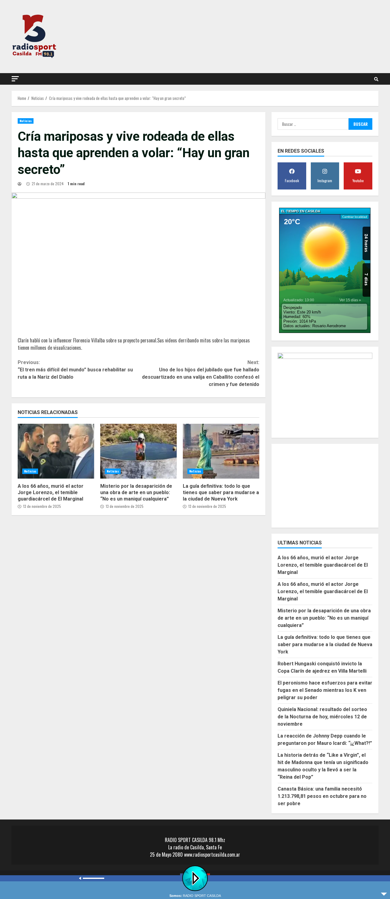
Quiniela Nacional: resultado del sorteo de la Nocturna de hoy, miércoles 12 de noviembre (322, 716)
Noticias (26, 121)
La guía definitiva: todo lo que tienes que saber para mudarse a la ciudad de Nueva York (221, 451)
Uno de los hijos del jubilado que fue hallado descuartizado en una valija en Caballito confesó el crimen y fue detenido (200, 373)
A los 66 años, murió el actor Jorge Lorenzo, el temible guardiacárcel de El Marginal (56, 451)
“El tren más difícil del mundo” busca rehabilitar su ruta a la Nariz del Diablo (75, 369)
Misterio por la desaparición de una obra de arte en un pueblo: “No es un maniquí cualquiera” (138, 451)
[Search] (376, 79)
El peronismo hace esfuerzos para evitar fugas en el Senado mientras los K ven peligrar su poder (325, 690)
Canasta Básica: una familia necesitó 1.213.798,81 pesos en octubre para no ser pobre (322, 796)
